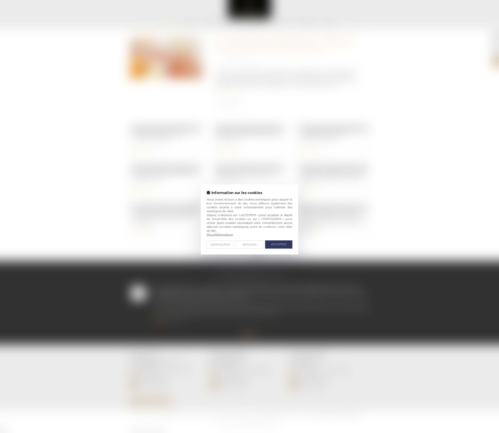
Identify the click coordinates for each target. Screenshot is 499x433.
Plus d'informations (220, 234)
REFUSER (250, 244)
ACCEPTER (278, 244)
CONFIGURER (220, 244)
